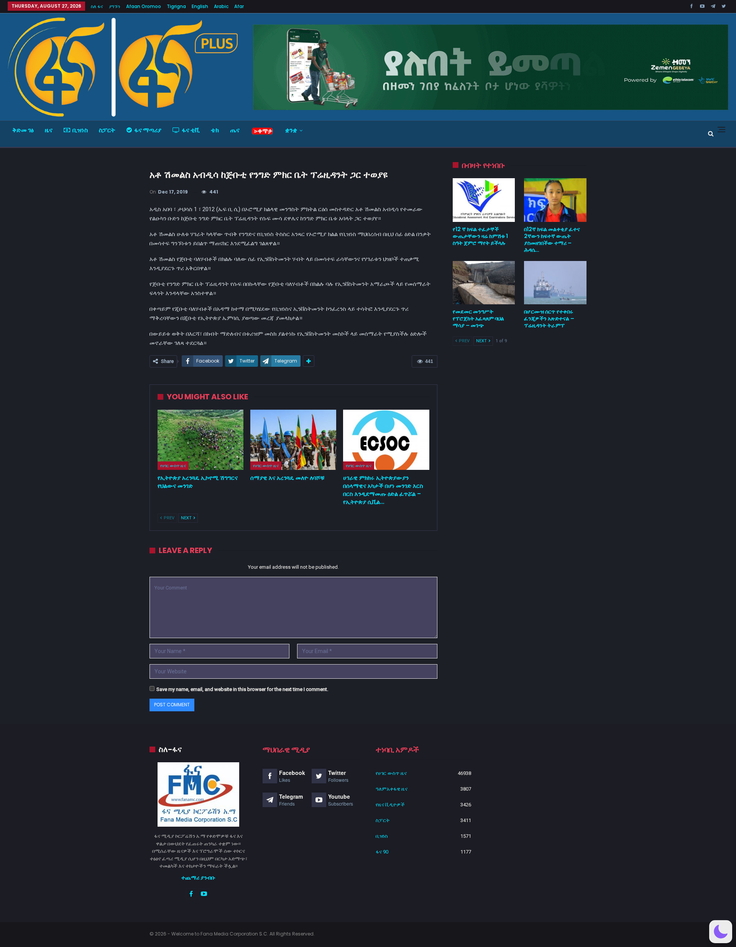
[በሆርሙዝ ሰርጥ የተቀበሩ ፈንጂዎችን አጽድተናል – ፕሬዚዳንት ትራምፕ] (555, 283)
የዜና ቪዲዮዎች (390, 804)
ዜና (49, 130)
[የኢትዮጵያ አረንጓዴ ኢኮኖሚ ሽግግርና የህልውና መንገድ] (200, 440)
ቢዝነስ (80, 130)
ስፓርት (107, 130)
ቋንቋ (291, 130)
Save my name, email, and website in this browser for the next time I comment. (242, 689)
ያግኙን (114, 6)
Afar (239, 6)
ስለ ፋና (97, 6)
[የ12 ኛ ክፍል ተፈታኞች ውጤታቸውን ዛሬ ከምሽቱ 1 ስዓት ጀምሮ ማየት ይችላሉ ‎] (484, 200)
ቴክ (215, 130)
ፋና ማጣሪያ (147, 130)
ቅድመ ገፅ (23, 130)
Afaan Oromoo (143, 6)
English (200, 6)
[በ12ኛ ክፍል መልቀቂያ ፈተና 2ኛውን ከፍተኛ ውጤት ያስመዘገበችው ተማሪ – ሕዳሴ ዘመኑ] (555, 200)
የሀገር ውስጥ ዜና (173, 466)
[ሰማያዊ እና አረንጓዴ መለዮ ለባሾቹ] (293, 440)
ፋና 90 (382, 852)
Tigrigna (176, 6)
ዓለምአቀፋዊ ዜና (391, 789)
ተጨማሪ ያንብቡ (198, 877)
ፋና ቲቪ (191, 130)
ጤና (235, 130)
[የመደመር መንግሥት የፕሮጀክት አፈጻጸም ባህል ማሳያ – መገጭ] (484, 283)
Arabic (221, 6)
